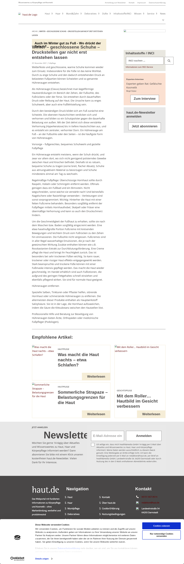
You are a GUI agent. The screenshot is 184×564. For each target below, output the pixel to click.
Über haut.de (108, 503)
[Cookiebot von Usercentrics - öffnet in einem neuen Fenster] (17, 559)
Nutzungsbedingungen (113, 514)
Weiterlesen (96, 376)
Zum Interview (145, 98)
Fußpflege (52, 63)
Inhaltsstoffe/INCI (122, 13)
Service (150, 13)
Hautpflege (63, 349)
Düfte (105, 13)
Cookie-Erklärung (110, 509)
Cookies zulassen (161, 526)
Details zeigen (42, 559)
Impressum (141, 3)
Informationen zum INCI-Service (139, 67)
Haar (57, 13)
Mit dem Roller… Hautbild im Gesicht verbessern (137, 401)
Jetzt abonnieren (144, 126)
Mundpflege (73, 509)
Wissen (137, 13)
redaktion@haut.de (150, 502)
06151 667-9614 (149, 496)
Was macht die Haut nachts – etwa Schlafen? (78, 359)
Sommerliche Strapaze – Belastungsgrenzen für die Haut (83, 397)
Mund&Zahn (72, 13)
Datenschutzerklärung (69, 548)
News (163, 13)
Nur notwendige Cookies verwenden (161, 535)
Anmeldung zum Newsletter (115, 3)
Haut (47, 13)
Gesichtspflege (124, 390)
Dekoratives (90, 13)
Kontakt (131, 3)
